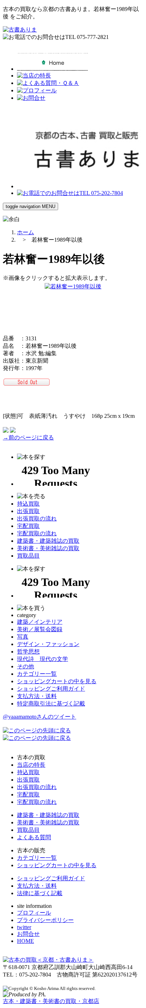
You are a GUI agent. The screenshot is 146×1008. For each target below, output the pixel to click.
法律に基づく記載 (39, 893)
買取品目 (28, 556)
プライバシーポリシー (45, 920)
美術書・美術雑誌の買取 (48, 548)
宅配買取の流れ (37, 533)
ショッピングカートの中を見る (56, 681)
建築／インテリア (39, 622)
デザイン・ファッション (48, 644)
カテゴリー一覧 (37, 674)
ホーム (25, 232)
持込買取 (28, 504)
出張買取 (28, 511)
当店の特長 (31, 765)
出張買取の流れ (37, 518)
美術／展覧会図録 (39, 629)
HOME (25, 941)
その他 (25, 666)
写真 (22, 637)
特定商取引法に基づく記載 (51, 704)
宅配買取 (28, 526)
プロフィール (34, 913)
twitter (24, 927)
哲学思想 (28, 652)
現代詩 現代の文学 (42, 659)
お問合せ (28, 934)
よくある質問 (34, 837)
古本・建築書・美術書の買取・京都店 (51, 1001)
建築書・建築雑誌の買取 (48, 541)
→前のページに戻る (28, 437)
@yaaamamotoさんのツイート (39, 717)
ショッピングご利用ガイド (51, 689)
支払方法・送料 (37, 696)
